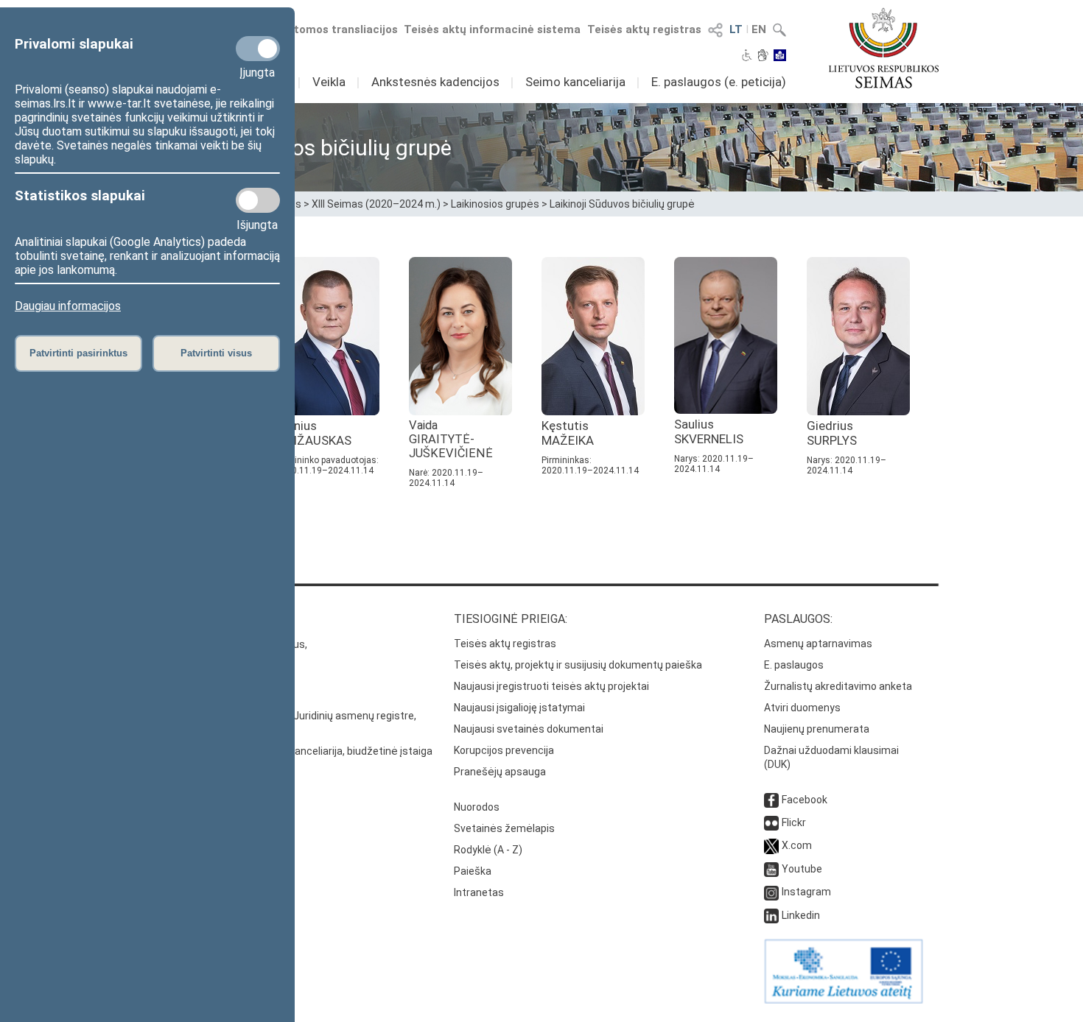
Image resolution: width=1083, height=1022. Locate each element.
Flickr (794, 822)
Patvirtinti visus (216, 353)
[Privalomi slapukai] (258, 48)
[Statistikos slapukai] (258, 200)
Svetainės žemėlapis (504, 828)
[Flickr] (771, 822)
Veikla (329, 81)
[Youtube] (771, 869)
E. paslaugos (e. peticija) (718, 81)
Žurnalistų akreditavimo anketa (838, 686)
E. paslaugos (794, 665)
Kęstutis (568, 433)
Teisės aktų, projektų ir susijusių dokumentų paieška (578, 665)
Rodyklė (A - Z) (488, 850)
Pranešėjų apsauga (500, 772)
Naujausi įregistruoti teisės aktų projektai (551, 686)
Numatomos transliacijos (330, 29)
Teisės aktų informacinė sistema (492, 29)
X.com (797, 845)
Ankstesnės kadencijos (435, 81)
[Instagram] (771, 892)
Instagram (806, 892)
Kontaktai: (177, 619)
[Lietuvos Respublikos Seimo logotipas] (883, 47)
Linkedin (801, 915)
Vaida (451, 439)
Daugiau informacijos (68, 306)
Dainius (313, 433)
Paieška (472, 871)
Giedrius (832, 433)
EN (758, 29)
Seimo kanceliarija (575, 81)
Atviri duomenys (802, 707)
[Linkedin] (771, 915)
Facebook (804, 800)
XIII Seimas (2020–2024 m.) (376, 204)
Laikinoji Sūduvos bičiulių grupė (622, 204)
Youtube (802, 869)
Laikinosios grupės (495, 204)
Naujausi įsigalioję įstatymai (519, 707)
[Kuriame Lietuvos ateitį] (843, 1000)
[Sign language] (763, 56)
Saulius (708, 431)
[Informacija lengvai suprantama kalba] (780, 56)
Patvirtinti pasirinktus (78, 353)
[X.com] (771, 845)
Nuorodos (477, 807)
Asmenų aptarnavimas (818, 643)
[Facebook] (771, 800)
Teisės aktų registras (644, 29)
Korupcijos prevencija (504, 750)
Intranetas (479, 892)
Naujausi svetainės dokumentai (528, 729)
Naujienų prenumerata (816, 729)
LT (736, 29)
